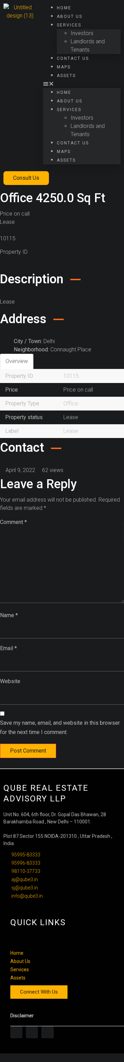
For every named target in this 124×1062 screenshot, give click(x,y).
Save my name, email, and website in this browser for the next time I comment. (60, 727)
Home (64, 8)
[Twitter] (32, 1032)
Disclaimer (22, 1015)
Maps (64, 67)
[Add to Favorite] (2, 265)
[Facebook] (16, 1032)
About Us (69, 16)
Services (69, 25)
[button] (82, 84)
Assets (66, 75)
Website (10, 681)
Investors (82, 33)
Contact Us (73, 58)
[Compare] (8, 265)
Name (9, 615)
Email (8, 648)
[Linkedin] (47, 1032)
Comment (13, 522)
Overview (17, 361)
